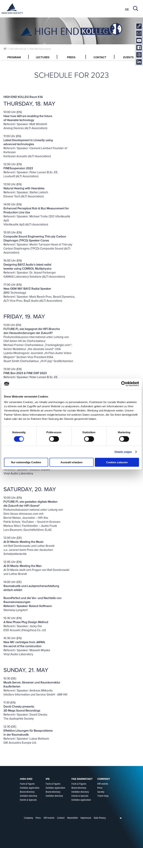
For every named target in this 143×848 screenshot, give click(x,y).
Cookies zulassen (117, 462)
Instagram (139, 54)
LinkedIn (139, 62)
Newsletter (139, 33)
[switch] (54, 439)
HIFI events (49, 817)
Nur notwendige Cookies (26, 462)
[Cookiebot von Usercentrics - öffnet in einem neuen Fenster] (123, 383)
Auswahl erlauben (71, 462)
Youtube (139, 40)
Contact (139, 26)
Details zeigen (123, 451)
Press (38, 817)
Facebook (139, 47)
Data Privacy (100, 817)
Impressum (86, 817)
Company (28, 817)
